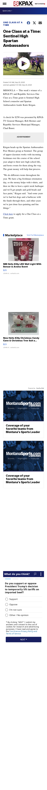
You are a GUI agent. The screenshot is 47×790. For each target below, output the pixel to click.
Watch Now (39, 4)
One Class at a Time (13, 23)
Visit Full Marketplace (35, 235)
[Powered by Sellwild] (40, 388)
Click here (8, 213)
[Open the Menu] (4, 4)
